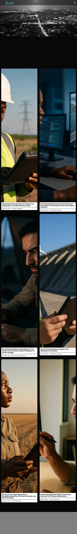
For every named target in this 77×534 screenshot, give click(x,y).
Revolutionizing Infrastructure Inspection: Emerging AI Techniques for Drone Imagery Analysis (57, 205)
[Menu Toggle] (74, 2)
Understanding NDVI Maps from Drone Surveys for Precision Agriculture (55, 495)
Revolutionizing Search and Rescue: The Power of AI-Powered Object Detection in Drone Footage (18, 350)
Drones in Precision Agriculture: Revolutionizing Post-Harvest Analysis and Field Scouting (19, 496)
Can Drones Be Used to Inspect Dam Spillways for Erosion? (54, 350)
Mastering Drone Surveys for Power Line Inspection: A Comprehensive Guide (18, 204)
